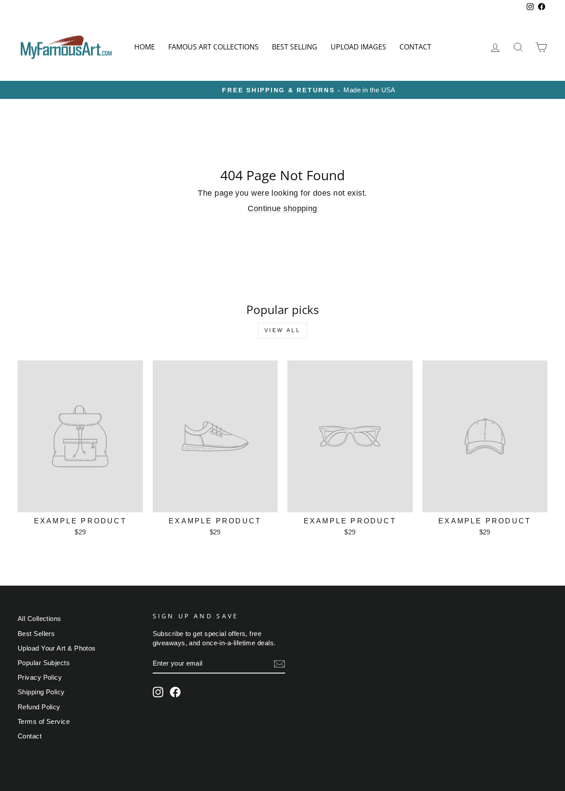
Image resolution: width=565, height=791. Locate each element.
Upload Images (358, 47)
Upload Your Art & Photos (57, 648)
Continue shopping (282, 208)
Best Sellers (36, 633)
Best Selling (294, 47)
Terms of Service (44, 721)
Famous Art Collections (213, 47)
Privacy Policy (40, 677)
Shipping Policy (41, 692)
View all (282, 330)
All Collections (39, 618)
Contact (415, 47)
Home (144, 47)
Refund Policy (39, 707)
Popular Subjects (44, 662)
